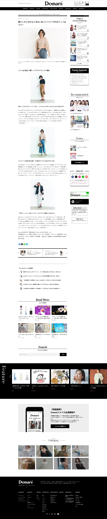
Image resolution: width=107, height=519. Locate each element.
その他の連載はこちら (79, 162)
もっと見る (79, 63)
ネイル (28, 506)
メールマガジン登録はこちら (79, 180)
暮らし (43, 495)
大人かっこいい (74, 83)
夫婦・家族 (44, 506)
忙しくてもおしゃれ (75, 78)
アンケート (78, 201)
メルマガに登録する (60, 426)
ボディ (28, 500)
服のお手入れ (84, 76)
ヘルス (43, 500)
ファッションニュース (22, 500)
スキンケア (29, 497)
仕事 (37, 497)
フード (43, 497)
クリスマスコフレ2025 (31, 504)
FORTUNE (68, 8)
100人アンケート (45, 509)
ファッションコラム (30, 14)
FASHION (25, 8)
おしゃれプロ (36, 14)
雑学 (37, 495)
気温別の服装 (74, 81)
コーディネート (21, 495)
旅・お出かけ (44, 504)
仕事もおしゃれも (83, 78)
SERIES (75, 8)
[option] (21, 379)
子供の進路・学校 (53, 502)
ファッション (23, 14)
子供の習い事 (52, 500)
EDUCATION (53, 8)
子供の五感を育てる (53, 495)
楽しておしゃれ (81, 81)
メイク (28, 495)
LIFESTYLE (45, 8)
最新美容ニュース (30, 502)
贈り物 (43, 511)
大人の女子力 (74, 76)
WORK (38, 8)
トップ (19, 14)
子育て (43, 502)
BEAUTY (32, 8)
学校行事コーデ (53, 497)
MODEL (61, 8)
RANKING (81, 8)
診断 (79, 76)
